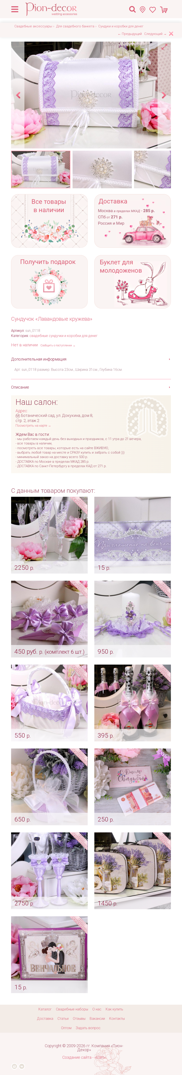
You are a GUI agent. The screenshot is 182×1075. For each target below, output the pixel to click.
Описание (20, 387)
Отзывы (79, 1018)
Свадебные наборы (72, 1009)
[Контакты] (144, 9)
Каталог (45, 1009)
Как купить (114, 1009)
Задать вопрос (88, 1028)
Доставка (45, 1018)
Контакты (117, 1018)
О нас (96, 1009)
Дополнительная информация (38, 359)
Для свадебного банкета (75, 26)
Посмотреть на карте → (33, 426)
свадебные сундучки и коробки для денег (64, 336)
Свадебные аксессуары (33, 26)
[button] (165, 45)
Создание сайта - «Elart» (84, 1057)
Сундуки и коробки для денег (120, 26)
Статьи (63, 1018)
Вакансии (97, 1018)
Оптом (66, 1028)
